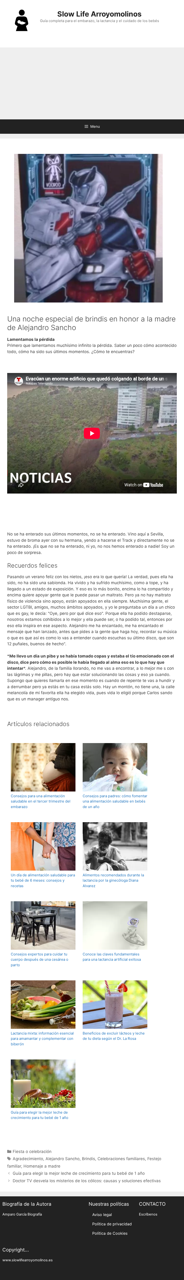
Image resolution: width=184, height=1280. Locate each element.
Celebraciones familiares (121, 1158)
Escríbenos (148, 1214)
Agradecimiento (28, 1158)
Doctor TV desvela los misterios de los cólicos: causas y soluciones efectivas (87, 1180)
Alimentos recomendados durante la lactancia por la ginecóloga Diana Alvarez (113, 880)
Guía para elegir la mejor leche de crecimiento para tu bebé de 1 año (39, 1115)
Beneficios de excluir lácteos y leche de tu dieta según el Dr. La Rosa (114, 1036)
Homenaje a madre (41, 1166)
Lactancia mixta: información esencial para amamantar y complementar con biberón (42, 1038)
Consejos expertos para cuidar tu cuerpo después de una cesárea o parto (39, 959)
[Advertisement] (92, 83)
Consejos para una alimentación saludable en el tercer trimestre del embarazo (40, 801)
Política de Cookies (109, 1233)
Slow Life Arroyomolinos (99, 14)
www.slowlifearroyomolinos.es (27, 1260)
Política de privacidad (112, 1224)
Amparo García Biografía (22, 1214)
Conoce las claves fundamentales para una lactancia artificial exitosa (112, 957)
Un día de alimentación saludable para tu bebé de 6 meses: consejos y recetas (43, 880)
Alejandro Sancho (63, 1158)
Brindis (88, 1158)
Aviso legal (102, 1214)
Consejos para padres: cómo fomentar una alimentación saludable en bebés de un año (115, 801)
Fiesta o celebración (32, 1151)
